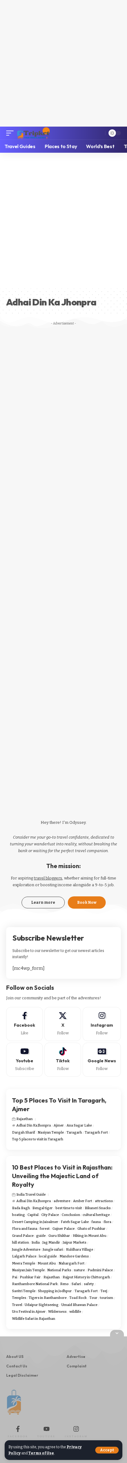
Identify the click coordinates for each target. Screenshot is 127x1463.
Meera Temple (23, 1263)
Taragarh (74, 1133)
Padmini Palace (100, 1270)
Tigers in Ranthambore (48, 1298)
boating (18, 1215)
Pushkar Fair (30, 1277)
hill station (20, 1243)
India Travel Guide (31, 1195)
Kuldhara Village (79, 1250)
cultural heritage (96, 1215)
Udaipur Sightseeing (42, 1305)
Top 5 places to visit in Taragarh (37, 1139)
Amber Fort (82, 1201)
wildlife (75, 1312)
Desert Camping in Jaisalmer (35, 1222)
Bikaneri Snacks (98, 1208)
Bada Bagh (21, 1208)
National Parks (59, 1270)
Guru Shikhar (59, 1236)
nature (79, 1270)
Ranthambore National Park (35, 1284)
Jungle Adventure (26, 1250)
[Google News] (102, 1060)
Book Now (86, 902)
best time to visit (68, 1208)
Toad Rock (78, 1298)
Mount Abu (47, 1263)
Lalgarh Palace (24, 1256)
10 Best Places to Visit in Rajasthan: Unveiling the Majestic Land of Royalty (62, 1175)
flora (107, 1222)
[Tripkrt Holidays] (33, 133)
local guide (48, 1256)
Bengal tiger (42, 1208)
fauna (96, 1222)
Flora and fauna (24, 1229)
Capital (33, 1215)
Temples (19, 1298)
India (35, 1243)
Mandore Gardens (74, 1256)
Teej (103, 1291)
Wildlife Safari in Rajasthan (33, 1319)
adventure (62, 1201)
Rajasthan (24, 1119)
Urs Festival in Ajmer (29, 1312)
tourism (106, 1298)
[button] (107, 1450)
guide (41, 1236)
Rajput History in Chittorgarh (86, 1277)
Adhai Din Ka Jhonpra (33, 1125)
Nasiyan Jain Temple (28, 1270)
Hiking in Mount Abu (89, 1236)
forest (45, 1229)
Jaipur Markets (74, 1243)
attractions (104, 1201)
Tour (93, 1298)
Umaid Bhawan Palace (79, 1305)
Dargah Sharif (23, 1133)
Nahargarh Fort (71, 1263)
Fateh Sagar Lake (75, 1222)
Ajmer (59, 1125)
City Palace (50, 1215)
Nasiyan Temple (51, 1133)
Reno (64, 1284)
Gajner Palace (63, 1229)
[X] (62, 1024)
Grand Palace (23, 1236)
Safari (76, 1284)
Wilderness (57, 1312)
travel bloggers (48, 878)
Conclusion (71, 1215)
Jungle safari (53, 1250)
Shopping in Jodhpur (55, 1291)
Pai (14, 1277)
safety (89, 1284)
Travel (17, 1305)
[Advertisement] (63, 63)
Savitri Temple (23, 1291)
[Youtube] (24, 1060)
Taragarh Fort (96, 1133)
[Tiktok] (62, 1060)
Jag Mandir (51, 1243)
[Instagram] (102, 1024)
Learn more (43, 902)
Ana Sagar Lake (79, 1125)
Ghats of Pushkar (91, 1229)
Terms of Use (41, 1453)
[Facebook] (24, 1024)
